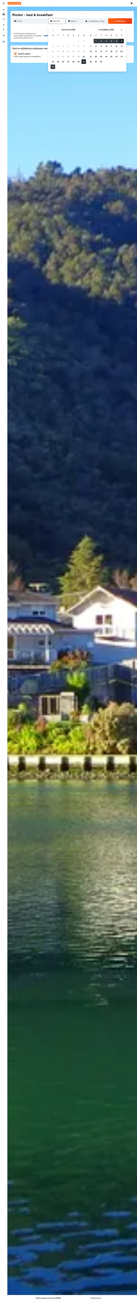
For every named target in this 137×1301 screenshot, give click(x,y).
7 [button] (73, 46)
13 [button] (68, 51)
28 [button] (73, 62)
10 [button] (53, 51)
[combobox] (32, 21)
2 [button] (83, 41)
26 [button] (63, 62)
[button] (3, 3)
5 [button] (63, 46)
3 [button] (52, 46)
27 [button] (68, 62)
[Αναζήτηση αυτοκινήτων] (3, 19)
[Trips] (3, 35)
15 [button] (78, 51)
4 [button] (58, 46)
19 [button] (63, 56)
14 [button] (73, 51)
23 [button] (84, 56)
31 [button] (53, 67)
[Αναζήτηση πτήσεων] (3, 10)
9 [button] (83, 46)
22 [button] (79, 56)
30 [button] (84, 62)
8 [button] (78, 46)
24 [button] (53, 62)
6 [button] (68, 46)
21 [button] (73, 56)
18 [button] (58, 56)
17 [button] (53, 56)
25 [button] (58, 62)
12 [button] (63, 51)
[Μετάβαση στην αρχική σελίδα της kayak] (14, 3)
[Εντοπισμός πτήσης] (3, 29)
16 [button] (84, 51)
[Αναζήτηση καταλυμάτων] (3, 14)
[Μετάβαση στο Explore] (3, 25)
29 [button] (79, 62)
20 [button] (68, 56)
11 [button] (58, 51)
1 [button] (78, 41)
